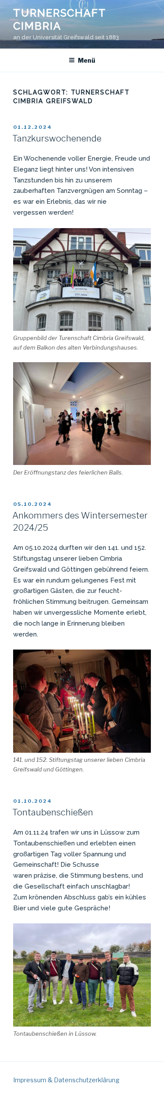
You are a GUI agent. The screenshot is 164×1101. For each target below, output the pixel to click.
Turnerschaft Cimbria (59, 19)
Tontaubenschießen (52, 812)
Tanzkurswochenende (56, 138)
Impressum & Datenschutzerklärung (66, 1080)
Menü (86, 60)
